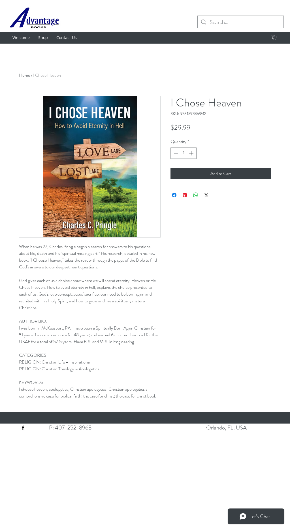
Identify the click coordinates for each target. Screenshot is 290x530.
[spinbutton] (183, 153)
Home (24, 75)
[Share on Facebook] (174, 195)
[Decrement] (175, 153)
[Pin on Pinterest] (185, 195)
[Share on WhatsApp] (195, 195)
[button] (274, 37)
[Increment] (192, 153)
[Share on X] (206, 195)
